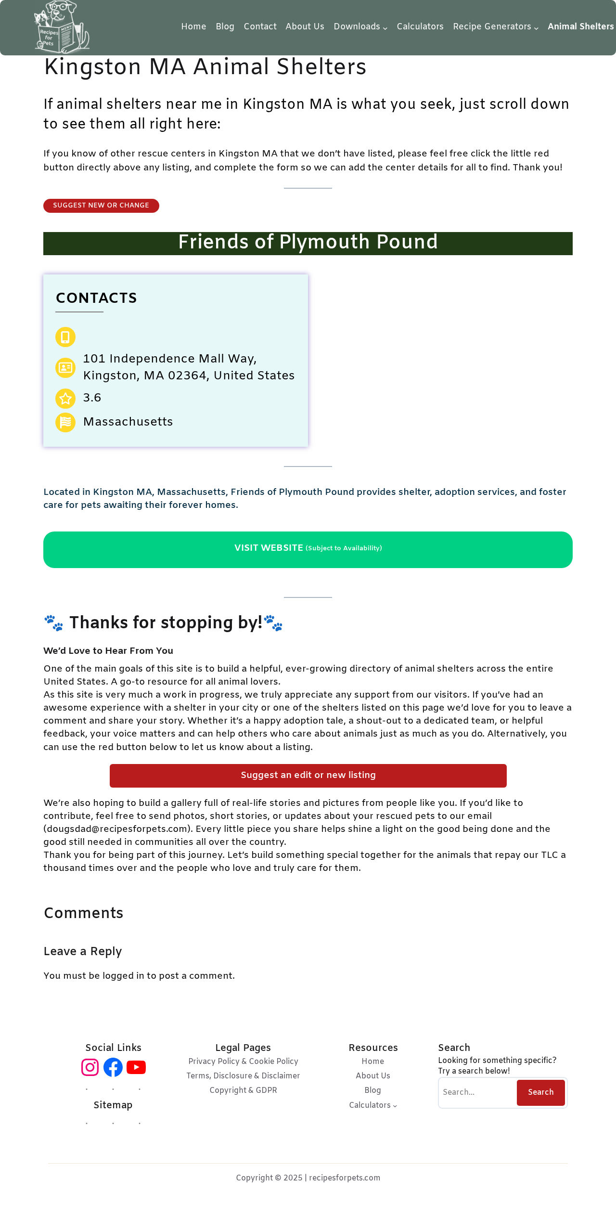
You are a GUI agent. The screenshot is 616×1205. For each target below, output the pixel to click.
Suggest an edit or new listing (308, 775)
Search (541, 1093)
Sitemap (113, 1106)
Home (193, 27)
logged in (123, 976)
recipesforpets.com (345, 1178)
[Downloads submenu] (385, 27)
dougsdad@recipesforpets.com (117, 829)
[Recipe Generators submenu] (536, 27)
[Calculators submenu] (395, 1105)
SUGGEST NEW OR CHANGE (101, 205)
